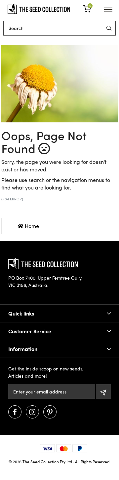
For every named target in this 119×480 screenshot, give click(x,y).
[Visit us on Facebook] (14, 411)
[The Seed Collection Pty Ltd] (39, 8)
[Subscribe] (103, 391)
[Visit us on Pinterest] (50, 411)
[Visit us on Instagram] (32, 411)
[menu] (108, 28)
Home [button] (31, 226)
